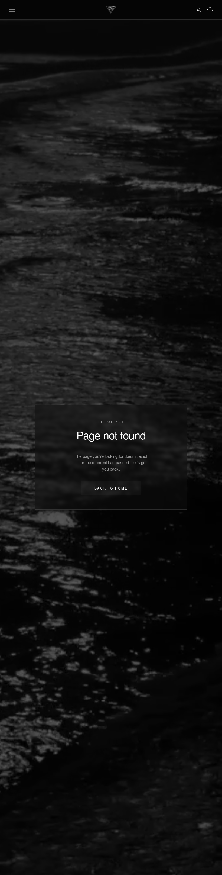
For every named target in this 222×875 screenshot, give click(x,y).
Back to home (111, 487)
